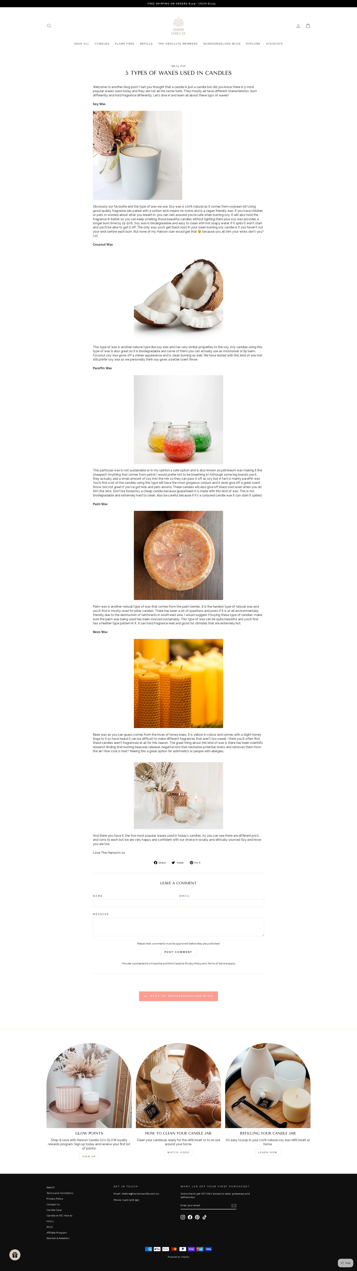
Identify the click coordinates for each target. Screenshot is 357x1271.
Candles (102, 43)
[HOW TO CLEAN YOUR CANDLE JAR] (178, 1085)
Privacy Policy (193, 963)
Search (50, 1187)
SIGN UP (89, 1156)
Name (98, 896)
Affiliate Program (56, 1232)
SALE (49, 1226)
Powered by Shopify (178, 1257)
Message (101, 914)
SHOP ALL (81, 43)
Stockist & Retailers (57, 1238)
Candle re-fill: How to (59, 1215)
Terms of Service (217, 963)
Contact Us (53, 1204)
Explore (253, 43)
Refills (146, 43)
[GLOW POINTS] (89, 1085)
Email (184, 896)
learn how (267, 1152)
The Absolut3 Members (178, 43)
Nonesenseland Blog (222, 43)
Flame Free (125, 43)
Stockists (274, 43)
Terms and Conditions (59, 1193)
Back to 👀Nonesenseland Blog (181, 996)
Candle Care (54, 1209)
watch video (178, 1152)
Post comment (179, 952)
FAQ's (50, 1221)
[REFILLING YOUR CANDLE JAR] (268, 1085)
